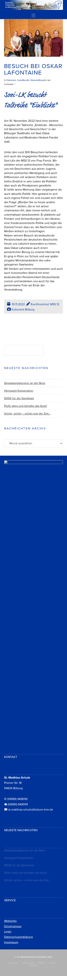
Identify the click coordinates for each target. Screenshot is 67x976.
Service (42, 962)
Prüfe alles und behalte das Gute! (25, 406)
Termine (33, 965)
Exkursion (11, 80)
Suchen (54, 350)
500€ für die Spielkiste (19, 398)
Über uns (13, 962)
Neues (53, 962)
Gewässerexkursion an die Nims (24, 383)
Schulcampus (12, 926)
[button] (33, 15)
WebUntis (10, 921)
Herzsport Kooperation (18, 391)
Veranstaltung (37, 80)
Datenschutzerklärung (18, 937)
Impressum (11, 942)
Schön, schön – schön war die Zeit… (27, 413)
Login (7, 931)
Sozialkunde (23, 80)
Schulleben (28, 962)
